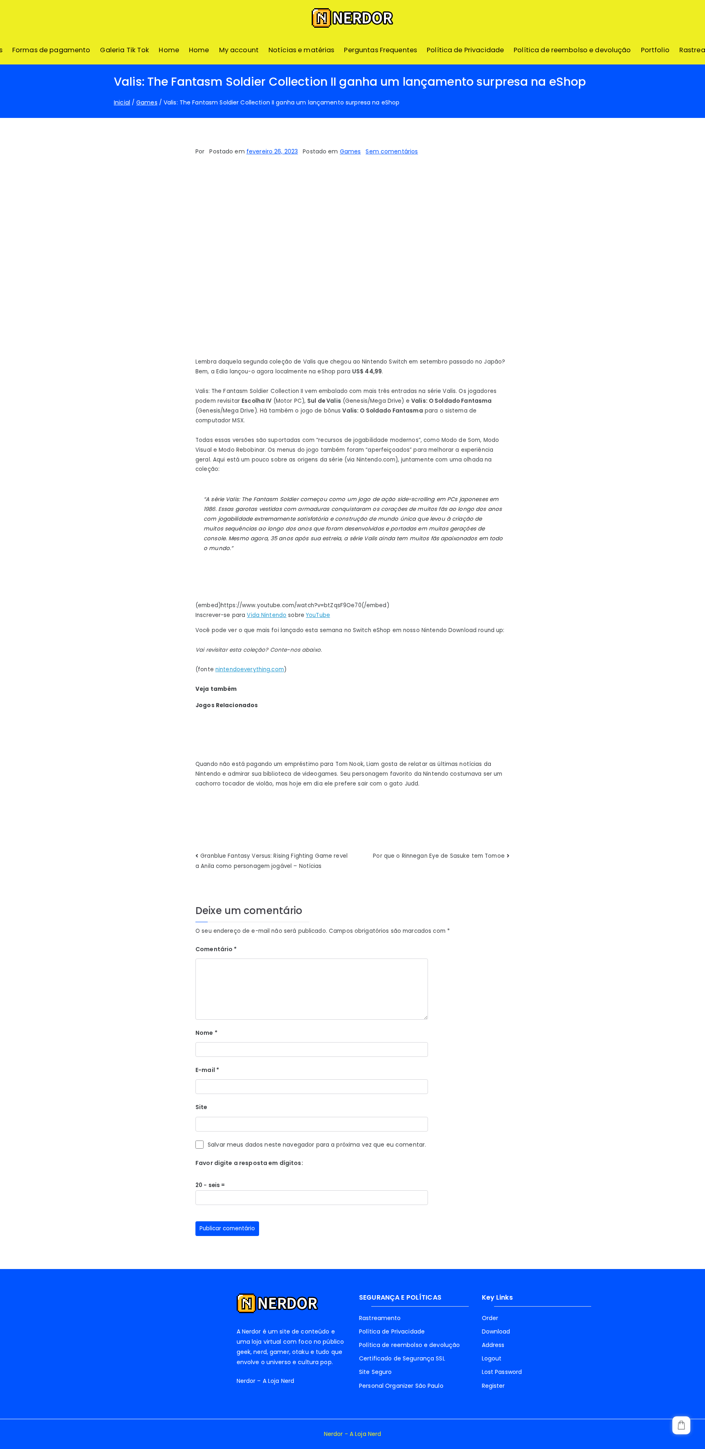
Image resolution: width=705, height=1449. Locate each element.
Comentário (216, 949)
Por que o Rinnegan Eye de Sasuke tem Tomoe (439, 856)
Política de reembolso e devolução (572, 50)
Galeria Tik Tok (124, 50)
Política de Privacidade (465, 50)
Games (350, 151)
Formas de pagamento (51, 50)
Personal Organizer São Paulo (401, 1386)
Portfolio (655, 50)
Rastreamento (380, 1318)
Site (201, 1107)
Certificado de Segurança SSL (402, 1358)
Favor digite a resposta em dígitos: (249, 1163)
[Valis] (352, 263)
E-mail (207, 1070)
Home (169, 50)
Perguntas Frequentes (380, 50)
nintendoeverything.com (249, 669)
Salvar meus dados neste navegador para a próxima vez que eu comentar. (317, 1145)
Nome (206, 1033)
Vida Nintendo (266, 615)
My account (239, 50)
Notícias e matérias (301, 50)
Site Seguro (375, 1372)
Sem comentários (392, 151)
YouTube (318, 615)
